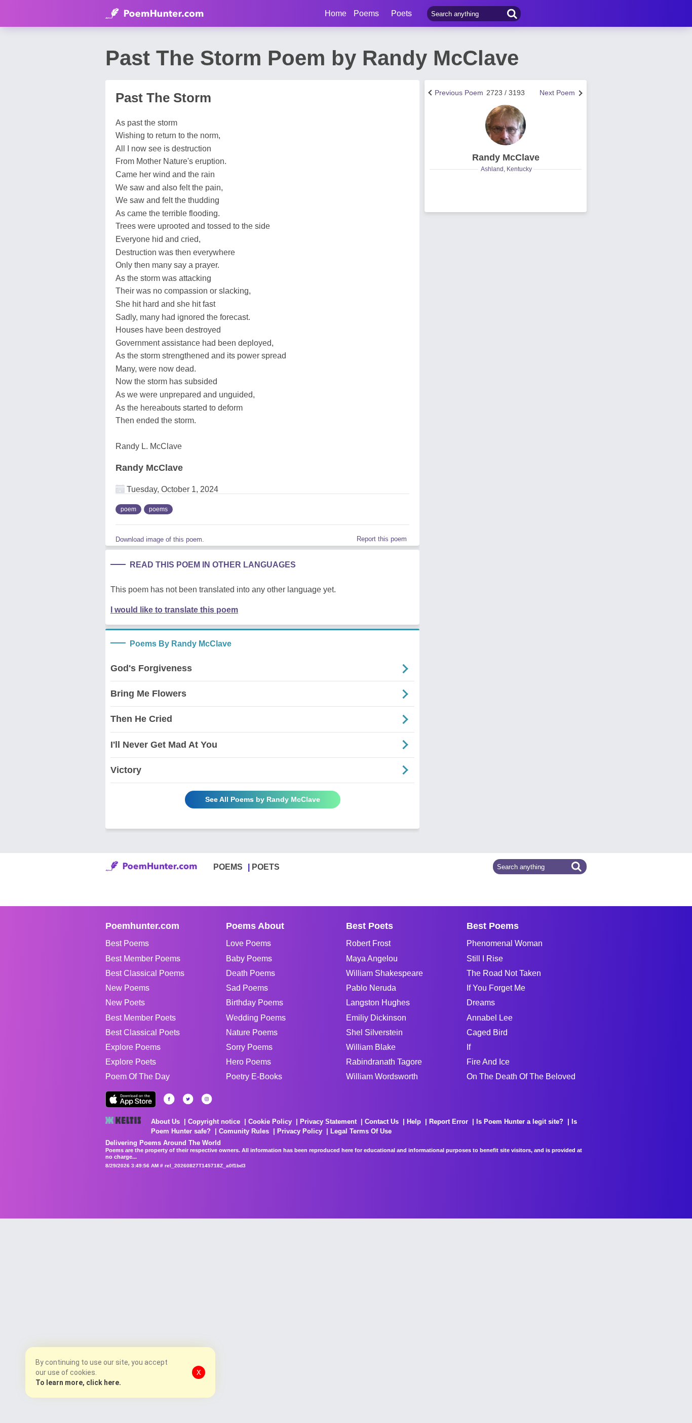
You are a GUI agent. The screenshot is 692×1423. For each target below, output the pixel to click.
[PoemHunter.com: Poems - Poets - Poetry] (154, 13)
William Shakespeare (384, 973)
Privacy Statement (328, 1121)
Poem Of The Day (137, 1076)
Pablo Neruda (371, 988)
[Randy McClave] (506, 125)
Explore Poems (133, 1047)
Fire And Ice (488, 1062)
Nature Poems (252, 1032)
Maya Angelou (372, 958)
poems (158, 509)
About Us (165, 1121)
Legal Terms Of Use (361, 1131)
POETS (266, 867)
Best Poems (127, 943)
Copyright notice (214, 1121)
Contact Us (382, 1121)
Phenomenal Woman (505, 943)
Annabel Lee (490, 1017)
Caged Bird (487, 1032)
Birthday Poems (254, 1002)
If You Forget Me (496, 988)
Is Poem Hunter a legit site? (519, 1121)
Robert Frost (368, 943)
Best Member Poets (140, 1017)
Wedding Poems (256, 1017)
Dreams (481, 1002)
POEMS (228, 867)
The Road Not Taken (504, 973)
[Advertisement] (152, 1319)
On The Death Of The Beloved (521, 1076)
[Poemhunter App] (130, 1099)
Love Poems (248, 943)
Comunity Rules (244, 1131)
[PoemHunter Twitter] (188, 1099)
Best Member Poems (142, 958)
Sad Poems (247, 988)
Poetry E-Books (254, 1076)
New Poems (127, 988)
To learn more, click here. (78, 1382)
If (469, 1047)
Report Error (448, 1121)
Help (414, 1121)
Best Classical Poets (142, 1032)
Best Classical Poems (144, 973)
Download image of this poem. (160, 539)
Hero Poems (248, 1062)
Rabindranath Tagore (384, 1062)
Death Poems (250, 973)
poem (128, 509)
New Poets (125, 1002)
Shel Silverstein (374, 1032)
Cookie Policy (270, 1121)
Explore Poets (130, 1062)
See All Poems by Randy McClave (262, 799)
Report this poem (382, 539)
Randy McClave (149, 468)
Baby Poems (249, 958)
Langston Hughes (378, 1002)
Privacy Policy (299, 1131)
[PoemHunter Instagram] (206, 1099)
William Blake (371, 1047)
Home (336, 13)
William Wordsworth (382, 1076)
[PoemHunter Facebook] (169, 1099)
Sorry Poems (249, 1047)
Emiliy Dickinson (376, 1017)
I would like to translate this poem (174, 609)
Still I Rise (485, 958)
